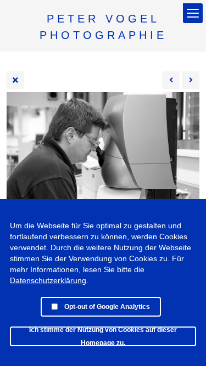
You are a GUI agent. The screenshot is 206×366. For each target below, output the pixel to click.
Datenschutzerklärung (48, 280)
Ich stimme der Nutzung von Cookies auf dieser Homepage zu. (103, 336)
